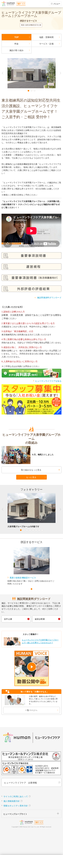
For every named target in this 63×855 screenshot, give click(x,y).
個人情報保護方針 (12, 801)
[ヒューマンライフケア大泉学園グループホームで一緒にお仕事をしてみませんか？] (31, 645)
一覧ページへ (31, 710)
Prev (4, 73)
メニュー (56, 4)
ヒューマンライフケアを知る (48, 381)
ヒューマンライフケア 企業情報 (20, 783)
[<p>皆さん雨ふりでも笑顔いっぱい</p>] (16, 455)
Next (59, 73)
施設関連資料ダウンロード (49, 297)
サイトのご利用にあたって (16, 796)
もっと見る (31, 477)
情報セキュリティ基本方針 (16, 806)
